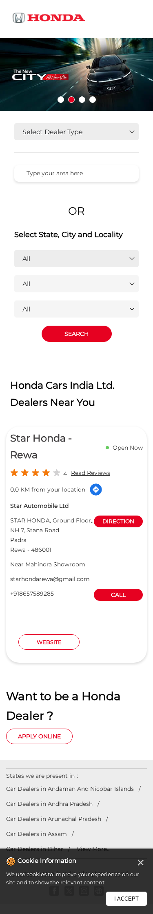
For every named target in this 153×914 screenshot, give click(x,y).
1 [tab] (61, 99)
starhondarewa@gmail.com (50, 579)
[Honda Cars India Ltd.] (49, 19)
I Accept (126, 899)
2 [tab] (71, 99)
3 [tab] (82, 99)
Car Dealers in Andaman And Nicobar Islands (70, 788)
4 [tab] (92, 99)
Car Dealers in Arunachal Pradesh (53, 819)
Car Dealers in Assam (36, 834)
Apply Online (39, 736)
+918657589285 (32, 593)
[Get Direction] (95, 489)
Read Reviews (90, 473)
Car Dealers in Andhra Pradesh (49, 803)
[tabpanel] (76, 74)
